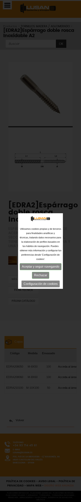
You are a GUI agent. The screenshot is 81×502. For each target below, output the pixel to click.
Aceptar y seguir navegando (40, 266)
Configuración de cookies (41, 283)
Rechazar (40, 275)
